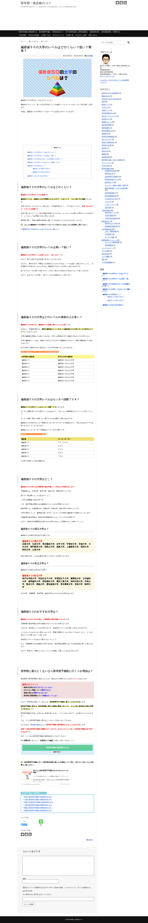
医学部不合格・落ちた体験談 (112, 160)
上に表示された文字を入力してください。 (38, 894)
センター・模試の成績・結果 (115, 185)
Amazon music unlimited (110, 99)
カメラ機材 (106, 256)
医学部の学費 (106, 145)
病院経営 (105, 134)
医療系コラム (106, 122)
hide (59, 147)
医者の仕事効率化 (108, 142)
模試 (103, 101)
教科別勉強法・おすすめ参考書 (116, 188)
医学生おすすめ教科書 (110, 93)
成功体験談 (109, 245)
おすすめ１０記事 (80, 35)
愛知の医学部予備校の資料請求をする (38, 808)
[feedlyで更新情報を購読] (121, 2)
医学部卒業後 (106, 125)
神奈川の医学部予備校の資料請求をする (38, 802)
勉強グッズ (106, 104)
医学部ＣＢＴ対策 (111, 223)
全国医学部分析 (94, 32)
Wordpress (105, 254)
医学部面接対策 (106, 32)
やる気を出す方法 (111, 199)
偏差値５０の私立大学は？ (42, 172)
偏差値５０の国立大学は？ (42, 168)
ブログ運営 (106, 251)
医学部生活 (109, 174)
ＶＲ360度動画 (107, 262)
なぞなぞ (105, 107)
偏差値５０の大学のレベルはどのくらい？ (41, 152)
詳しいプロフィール (107, 76)
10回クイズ (106, 110)
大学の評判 (106, 166)
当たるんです (106, 139)
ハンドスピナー (107, 248)
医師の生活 (106, 96)
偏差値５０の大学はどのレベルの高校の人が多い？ (44, 159)
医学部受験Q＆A (108, 113)
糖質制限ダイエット (109, 240)
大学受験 (89, 56)
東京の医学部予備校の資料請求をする (38, 797)
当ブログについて (58, 35)
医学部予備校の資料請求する (28, 32)
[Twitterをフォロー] (117, 2)
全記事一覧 (69, 35)
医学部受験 (106, 169)
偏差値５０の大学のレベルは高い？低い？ (41, 155)
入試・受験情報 (110, 231)
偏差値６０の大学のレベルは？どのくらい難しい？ (41, 229)
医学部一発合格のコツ (36, 3)
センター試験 (110, 237)
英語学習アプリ (110, 212)
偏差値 (104, 154)
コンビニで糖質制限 (112, 242)
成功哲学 (108, 207)
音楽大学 (105, 151)
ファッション (106, 163)
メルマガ (108, 202)
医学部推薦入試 (107, 131)
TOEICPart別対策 (33, 35)
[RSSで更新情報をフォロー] (125, 2)
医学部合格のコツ (58, 32)
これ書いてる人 (46, 35)
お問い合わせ (92, 35)
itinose (90, 840)
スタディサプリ (110, 205)
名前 (24, 878)
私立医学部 (106, 157)
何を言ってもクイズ (109, 116)
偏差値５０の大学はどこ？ (36, 166)
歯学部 (104, 148)
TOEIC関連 (106, 210)
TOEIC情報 (22, 35)
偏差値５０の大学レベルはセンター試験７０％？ (44, 162)
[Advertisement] (57, 129)
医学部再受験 (110, 193)
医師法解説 (106, 128)
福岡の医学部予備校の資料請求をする (38, 810)
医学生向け (106, 221)
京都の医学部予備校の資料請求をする (38, 805)
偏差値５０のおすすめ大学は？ (38, 176)
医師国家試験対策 (111, 226)
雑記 (103, 259)
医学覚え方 (106, 119)
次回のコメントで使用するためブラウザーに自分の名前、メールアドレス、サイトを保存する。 (57, 887)
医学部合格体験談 (108, 136)
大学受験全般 (106, 229)
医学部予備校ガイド (37, 725)
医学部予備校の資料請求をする (57, 747)
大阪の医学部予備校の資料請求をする (38, 799)
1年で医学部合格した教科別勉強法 (77, 32)
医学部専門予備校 (44, 32)
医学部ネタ (116, 32)
